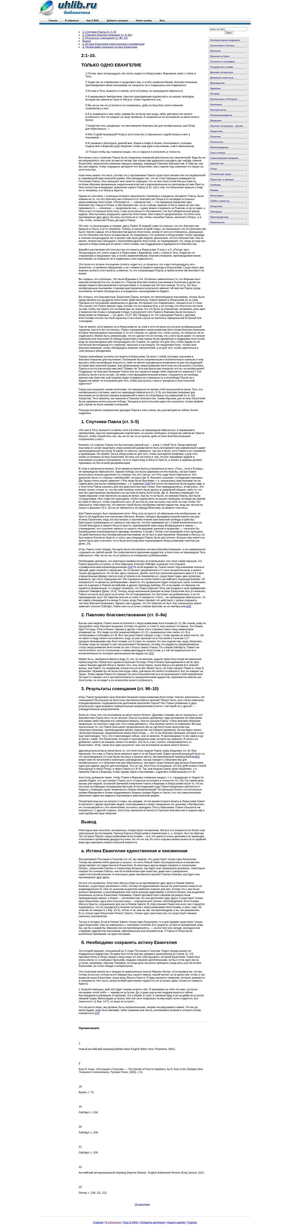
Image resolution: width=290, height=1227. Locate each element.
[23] (97, 1013)
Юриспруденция (219, 217)
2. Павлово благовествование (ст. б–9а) (107, 35)
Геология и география (222, 61)
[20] (189, 606)
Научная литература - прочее (226, 125)
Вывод (86, 41)
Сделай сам (217, 163)
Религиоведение (219, 147)
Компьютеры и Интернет (223, 99)
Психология (216, 142)
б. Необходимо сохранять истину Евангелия (109, 47)
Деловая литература (221, 72)
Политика (215, 136)
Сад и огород (217, 152)
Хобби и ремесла (219, 201)
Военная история (219, 56)
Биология (215, 50)
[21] (151, 653)
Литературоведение (221, 115)
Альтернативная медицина (225, 40)
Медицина (216, 120)
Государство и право (221, 66)
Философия (216, 195)
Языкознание (217, 222)
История (215, 93)
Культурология (218, 109)
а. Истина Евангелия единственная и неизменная (113, 44)
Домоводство (217, 83)
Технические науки (220, 174)
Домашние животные (221, 77)
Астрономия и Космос (222, 45)
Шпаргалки (216, 206)
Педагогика (216, 131)
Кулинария (216, 104)
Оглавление (142, 1204)
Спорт (213, 168)
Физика (214, 190)
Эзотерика (216, 211)
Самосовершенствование (224, 158)
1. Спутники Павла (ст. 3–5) (99, 31)
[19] (130, 567)
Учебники (215, 184)
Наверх (192, 1222)
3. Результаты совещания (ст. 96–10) (105, 38)
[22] (197, 756)
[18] (148, 483)
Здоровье (215, 88)
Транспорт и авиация (222, 179)
